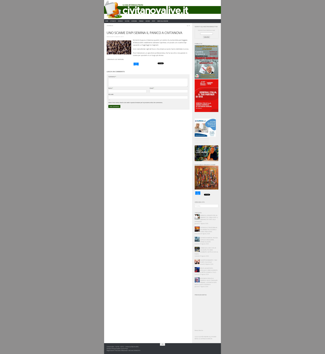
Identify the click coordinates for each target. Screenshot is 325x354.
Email (152, 88)
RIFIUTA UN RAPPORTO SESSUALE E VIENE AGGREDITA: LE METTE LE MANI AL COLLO (209, 270)
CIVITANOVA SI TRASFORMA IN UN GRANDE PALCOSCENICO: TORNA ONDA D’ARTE (208, 229)
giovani (148, 21)
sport (153, 21)
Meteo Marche (199, 330)
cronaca (120, 21)
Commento (112, 76)
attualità (113, 21)
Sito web (110, 94)
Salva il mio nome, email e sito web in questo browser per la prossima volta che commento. (135, 102)
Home (106, 21)
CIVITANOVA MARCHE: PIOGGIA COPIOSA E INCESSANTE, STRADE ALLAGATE (209, 240)
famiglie (141, 21)
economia (134, 21)
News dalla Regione (162, 21)
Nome (110, 88)
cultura (127, 21)
